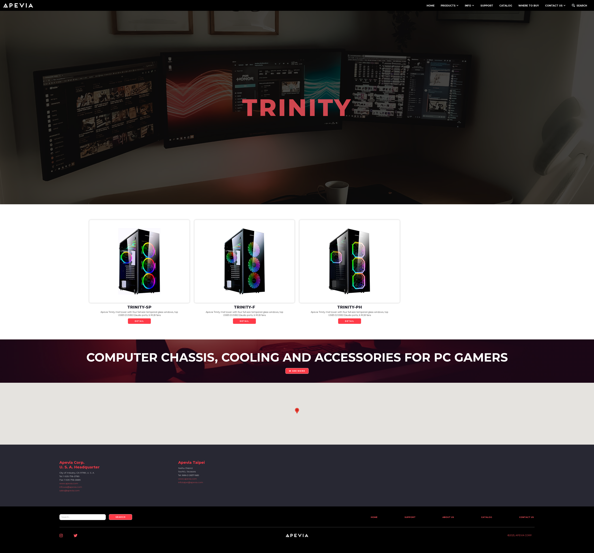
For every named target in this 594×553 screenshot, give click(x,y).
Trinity (297, 107)
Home (374, 517)
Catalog (505, 5)
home (431, 5)
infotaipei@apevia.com (190, 482)
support (486, 5)
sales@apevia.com (69, 490)
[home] (18, 5)
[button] (450, 5)
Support (410, 517)
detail (139, 321)
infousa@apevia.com (70, 487)
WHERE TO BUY (528, 5)
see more (297, 371)
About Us (448, 517)
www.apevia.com (68, 483)
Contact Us (526, 517)
